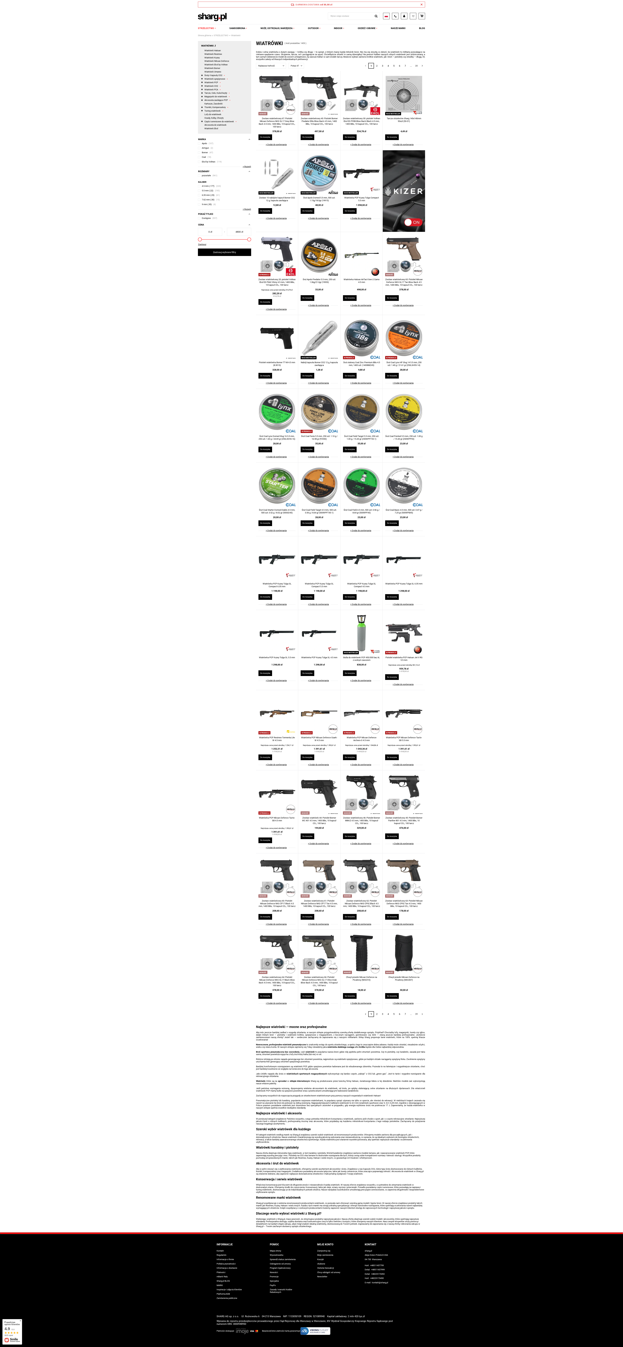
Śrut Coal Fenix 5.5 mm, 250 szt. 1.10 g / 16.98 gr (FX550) (319, 437)
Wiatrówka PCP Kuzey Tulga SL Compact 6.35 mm (277, 585)
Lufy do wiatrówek (212, 114)
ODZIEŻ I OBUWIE (366, 28)
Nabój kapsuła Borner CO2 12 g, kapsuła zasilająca (319, 363)
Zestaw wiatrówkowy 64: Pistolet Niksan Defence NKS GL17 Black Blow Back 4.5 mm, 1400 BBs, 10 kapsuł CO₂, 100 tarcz (277, 981)
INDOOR (338, 28)
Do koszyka (265, 137)
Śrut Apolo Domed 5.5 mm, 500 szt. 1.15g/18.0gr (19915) (319, 199)
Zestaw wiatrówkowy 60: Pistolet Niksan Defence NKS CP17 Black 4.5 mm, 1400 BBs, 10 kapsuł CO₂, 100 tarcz (277, 904)
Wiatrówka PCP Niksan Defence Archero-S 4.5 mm (361, 739)
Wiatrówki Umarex (212, 72)
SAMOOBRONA (237, 28)
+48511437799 (377, 1265)
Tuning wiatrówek (212, 111)
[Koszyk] (422, 16)
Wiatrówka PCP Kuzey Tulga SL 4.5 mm (319, 657)
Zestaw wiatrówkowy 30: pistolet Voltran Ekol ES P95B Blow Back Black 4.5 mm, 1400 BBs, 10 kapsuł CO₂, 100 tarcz (361, 121)
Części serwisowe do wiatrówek (219, 121)
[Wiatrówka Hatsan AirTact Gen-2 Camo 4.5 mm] (361, 255)
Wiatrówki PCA (211, 89)
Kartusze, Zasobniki (213, 103)
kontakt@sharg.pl (380, 1282)
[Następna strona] (422, 66)
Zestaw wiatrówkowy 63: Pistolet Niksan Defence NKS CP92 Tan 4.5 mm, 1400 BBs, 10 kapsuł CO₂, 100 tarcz (404, 904)
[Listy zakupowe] (413, 16)
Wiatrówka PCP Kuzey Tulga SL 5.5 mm (277, 657)
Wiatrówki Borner (212, 68)
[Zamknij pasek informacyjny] (421, 4)
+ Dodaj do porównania (276, 144)
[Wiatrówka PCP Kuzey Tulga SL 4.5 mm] (319, 633)
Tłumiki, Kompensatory (215, 107)
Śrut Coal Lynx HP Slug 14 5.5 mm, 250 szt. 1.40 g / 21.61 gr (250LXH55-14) (403, 363)
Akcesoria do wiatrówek (215, 125)
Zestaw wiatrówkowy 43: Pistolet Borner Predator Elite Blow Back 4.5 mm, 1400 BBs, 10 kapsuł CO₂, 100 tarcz (319, 121)
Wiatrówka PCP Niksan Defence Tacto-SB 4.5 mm (277, 819)
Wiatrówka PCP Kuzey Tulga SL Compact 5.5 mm (319, 585)
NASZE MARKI (398, 28)
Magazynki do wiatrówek (215, 96)
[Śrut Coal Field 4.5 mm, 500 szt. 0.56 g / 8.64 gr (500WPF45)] (361, 486)
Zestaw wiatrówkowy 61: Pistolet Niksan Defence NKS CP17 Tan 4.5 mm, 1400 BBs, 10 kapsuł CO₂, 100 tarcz (319, 904)
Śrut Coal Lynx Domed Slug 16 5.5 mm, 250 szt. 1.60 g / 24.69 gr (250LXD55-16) (277, 437)
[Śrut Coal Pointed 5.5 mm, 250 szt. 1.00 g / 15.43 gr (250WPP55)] (404, 412)
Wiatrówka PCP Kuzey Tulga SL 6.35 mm (403, 583)
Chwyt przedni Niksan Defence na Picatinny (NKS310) (361, 978)
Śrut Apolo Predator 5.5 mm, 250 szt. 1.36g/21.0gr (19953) (319, 280)
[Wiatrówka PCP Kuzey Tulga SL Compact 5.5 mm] (319, 560)
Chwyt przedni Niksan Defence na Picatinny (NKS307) (403, 978)
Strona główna (204, 35)
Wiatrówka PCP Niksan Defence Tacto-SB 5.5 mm (404, 739)
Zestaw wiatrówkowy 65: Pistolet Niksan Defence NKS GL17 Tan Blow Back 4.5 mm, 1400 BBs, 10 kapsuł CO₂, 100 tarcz (404, 282)
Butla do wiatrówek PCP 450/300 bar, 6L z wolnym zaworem (361, 658)
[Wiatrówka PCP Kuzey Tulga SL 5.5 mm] (277, 633)
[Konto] (404, 16)
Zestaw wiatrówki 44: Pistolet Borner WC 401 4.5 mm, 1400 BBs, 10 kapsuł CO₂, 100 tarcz (319, 821)
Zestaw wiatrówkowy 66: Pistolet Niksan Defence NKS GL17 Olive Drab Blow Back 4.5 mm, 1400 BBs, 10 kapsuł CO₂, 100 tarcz (319, 981)
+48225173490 (377, 1278)
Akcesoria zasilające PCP (216, 100)
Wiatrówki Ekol (211, 128)
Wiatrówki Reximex (213, 54)
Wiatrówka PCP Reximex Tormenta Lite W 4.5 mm (277, 739)
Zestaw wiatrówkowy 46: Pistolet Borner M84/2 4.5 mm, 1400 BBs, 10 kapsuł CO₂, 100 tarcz (361, 821)
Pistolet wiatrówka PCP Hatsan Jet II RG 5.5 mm (403, 658)
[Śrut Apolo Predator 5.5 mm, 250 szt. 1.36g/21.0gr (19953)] (319, 255)
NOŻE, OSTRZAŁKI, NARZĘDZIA (277, 28)
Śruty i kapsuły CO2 (213, 75)
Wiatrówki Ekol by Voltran (216, 64)
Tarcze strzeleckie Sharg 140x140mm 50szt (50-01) (404, 119)
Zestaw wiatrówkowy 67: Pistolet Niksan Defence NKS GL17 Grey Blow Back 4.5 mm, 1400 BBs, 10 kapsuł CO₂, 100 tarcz (277, 122)
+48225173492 (378, 1274)
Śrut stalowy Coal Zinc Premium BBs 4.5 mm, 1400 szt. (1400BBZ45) (361, 363)
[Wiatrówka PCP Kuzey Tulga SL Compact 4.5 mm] (361, 560)
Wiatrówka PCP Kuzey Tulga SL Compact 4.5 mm (361, 585)
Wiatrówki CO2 (211, 86)
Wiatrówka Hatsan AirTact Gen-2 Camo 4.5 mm (361, 280)
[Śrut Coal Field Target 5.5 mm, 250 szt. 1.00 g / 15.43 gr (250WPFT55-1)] (361, 412)
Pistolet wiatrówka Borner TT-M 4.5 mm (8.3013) (277, 363)
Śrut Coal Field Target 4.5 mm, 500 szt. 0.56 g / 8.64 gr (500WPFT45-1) (319, 511)
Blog (422, 28)
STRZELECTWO (206, 28)
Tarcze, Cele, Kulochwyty (215, 93)
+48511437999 (378, 1269)
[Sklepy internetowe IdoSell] (404, 1339)
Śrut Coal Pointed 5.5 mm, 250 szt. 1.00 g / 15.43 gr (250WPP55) (403, 437)
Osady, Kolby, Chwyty (214, 118)
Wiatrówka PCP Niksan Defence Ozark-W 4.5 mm (319, 739)
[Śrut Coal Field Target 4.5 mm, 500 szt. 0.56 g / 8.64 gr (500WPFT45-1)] (319, 486)
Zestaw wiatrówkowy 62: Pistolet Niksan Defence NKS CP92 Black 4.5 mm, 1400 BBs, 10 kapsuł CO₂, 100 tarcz (361, 904)
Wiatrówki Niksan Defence (216, 61)
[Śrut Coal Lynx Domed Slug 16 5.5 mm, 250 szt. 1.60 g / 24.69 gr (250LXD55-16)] (277, 412)
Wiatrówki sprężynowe (214, 79)
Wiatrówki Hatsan (212, 50)
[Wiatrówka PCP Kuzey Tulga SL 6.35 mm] (404, 560)
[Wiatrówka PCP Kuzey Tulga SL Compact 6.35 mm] (277, 560)
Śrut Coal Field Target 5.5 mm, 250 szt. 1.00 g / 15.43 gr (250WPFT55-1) (361, 437)
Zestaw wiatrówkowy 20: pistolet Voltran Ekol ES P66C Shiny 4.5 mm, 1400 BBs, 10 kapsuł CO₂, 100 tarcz (277, 282)
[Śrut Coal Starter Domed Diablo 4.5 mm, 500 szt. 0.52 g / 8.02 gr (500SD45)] (277, 486)
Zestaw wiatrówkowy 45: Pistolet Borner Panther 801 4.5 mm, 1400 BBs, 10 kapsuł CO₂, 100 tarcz (403, 821)
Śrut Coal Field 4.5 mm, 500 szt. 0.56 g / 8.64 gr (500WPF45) (361, 511)
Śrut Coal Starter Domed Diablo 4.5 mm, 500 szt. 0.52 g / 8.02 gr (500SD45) (277, 511)
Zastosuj (202, 244)
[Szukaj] (376, 16)
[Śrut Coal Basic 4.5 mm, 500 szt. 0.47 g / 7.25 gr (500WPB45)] (404, 486)
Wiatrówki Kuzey (212, 57)
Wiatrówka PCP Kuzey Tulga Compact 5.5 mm (361, 199)
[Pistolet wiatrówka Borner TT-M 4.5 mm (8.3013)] (277, 338)
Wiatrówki (207, 45)
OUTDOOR (313, 28)
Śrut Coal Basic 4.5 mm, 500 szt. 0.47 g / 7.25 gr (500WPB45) (404, 511)
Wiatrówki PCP (211, 82)
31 (416, 66)
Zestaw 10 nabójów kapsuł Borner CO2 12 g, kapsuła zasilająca (277, 199)
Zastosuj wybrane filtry (224, 252)
